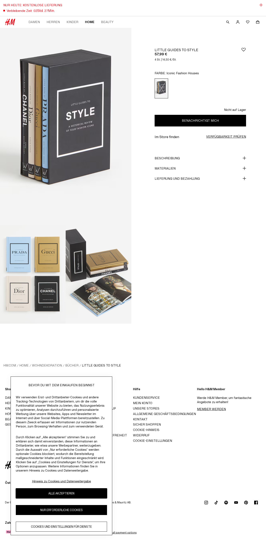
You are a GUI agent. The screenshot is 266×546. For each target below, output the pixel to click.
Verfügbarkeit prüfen (226, 136)
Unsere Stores (146, 408)
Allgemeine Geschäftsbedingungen (164, 414)
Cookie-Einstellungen (152, 440)
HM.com (9, 365)
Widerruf (141, 435)
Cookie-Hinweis (146, 430)
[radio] (161, 88)
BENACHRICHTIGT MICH (200, 120)
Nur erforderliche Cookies (61, 510)
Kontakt (140, 419)
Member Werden (211, 409)
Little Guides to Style (101, 365)
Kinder (72, 22)
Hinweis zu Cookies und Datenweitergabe (61, 481)
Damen (34, 22)
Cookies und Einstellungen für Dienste (61, 526)
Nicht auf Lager (235, 109)
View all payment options (121, 532)
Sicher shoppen (147, 424)
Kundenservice (146, 397)
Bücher (72, 365)
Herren (53, 22)
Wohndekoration (47, 365)
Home (89, 22)
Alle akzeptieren (61, 493)
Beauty (107, 22)
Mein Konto (142, 403)
